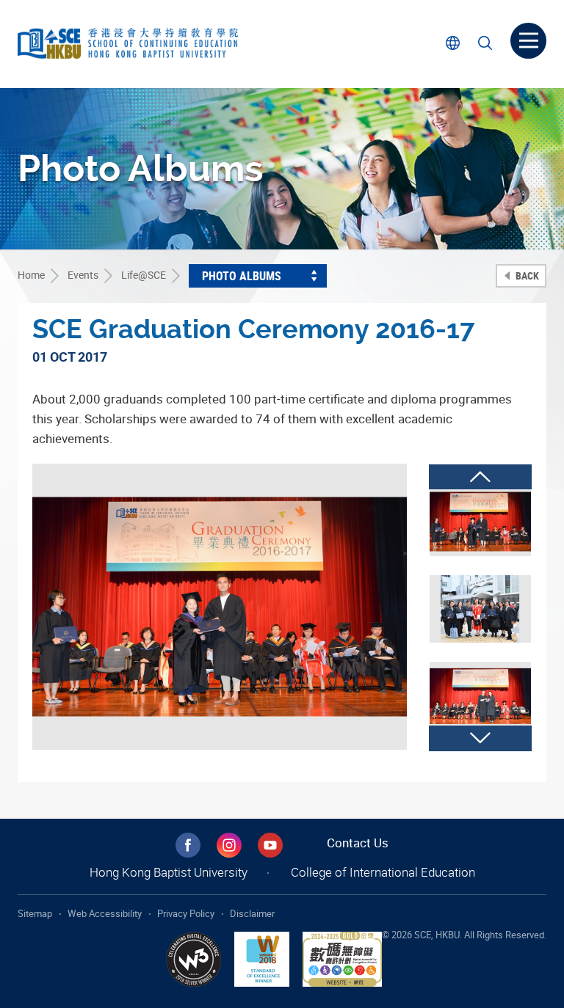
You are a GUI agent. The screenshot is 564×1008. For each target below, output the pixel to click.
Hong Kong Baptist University (168, 871)
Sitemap (35, 913)
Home (31, 275)
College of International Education (383, 871)
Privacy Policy (185, 913)
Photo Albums (241, 276)
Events (83, 275)
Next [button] (480, 738)
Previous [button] (480, 476)
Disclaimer (252, 913)
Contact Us (357, 842)
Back (526, 275)
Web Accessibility (105, 913)
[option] (219, 607)
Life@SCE (143, 275)
